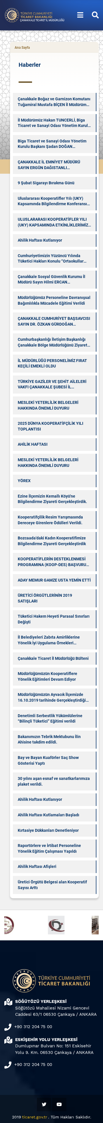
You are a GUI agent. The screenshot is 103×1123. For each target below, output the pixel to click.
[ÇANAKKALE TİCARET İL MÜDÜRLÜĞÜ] (28, 14)
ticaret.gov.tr (34, 1117)
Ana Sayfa (22, 48)
